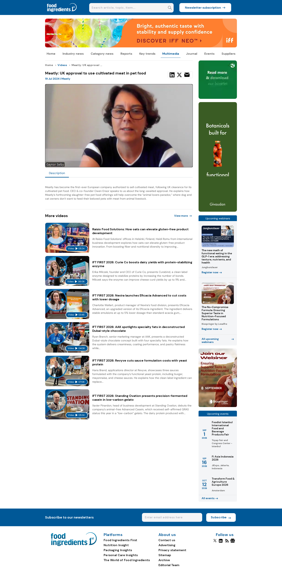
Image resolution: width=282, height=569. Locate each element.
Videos (62, 65)
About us (167, 535)
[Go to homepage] (74, 545)
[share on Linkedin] (172, 75)
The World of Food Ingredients (127, 560)
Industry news (73, 53)
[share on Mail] (186, 75)
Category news (102, 53)
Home (51, 53)
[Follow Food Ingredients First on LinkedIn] (221, 542)
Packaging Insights (118, 550)
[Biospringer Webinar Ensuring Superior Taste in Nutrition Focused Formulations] (218, 406)
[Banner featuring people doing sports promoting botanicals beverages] (218, 210)
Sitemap (164, 555)
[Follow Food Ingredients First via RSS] (226, 542)
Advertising (166, 545)
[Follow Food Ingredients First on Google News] (233, 542)
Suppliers (228, 53)
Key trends (147, 53)
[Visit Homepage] (62, 14)
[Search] (169, 8)
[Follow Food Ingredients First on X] (215, 542)
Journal (191, 53)
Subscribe (219, 517)
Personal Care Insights (121, 555)
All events (208, 498)
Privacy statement (172, 550)
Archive (164, 560)
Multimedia (170, 53)
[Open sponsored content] (141, 46)
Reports (126, 53)
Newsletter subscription (203, 7)
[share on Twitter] (179, 75)
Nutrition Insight (116, 545)
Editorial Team (168, 565)
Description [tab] (57, 173)
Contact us (166, 540)
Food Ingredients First (120, 540)
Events (209, 53)
